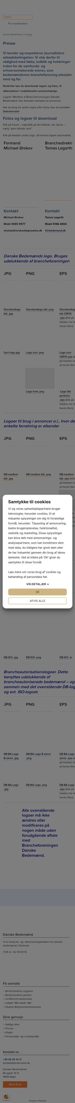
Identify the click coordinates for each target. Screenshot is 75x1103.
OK (37, 592)
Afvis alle (37, 601)
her (45, 577)
